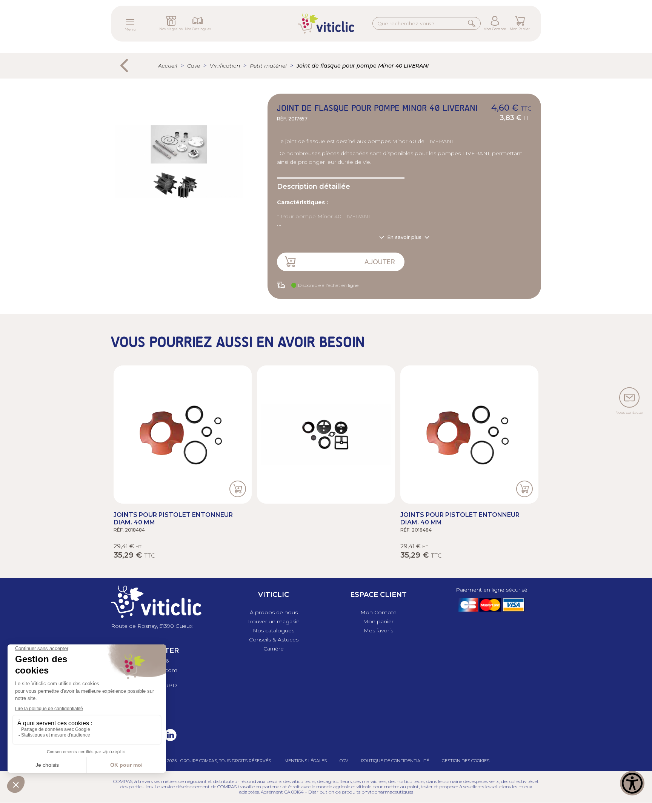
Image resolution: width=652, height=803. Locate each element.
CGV (344, 760)
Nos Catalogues (198, 29)
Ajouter (379, 261)
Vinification (225, 65)
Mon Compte (494, 29)
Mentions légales (305, 760)
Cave (193, 65)
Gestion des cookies (465, 760)
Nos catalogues (273, 630)
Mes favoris (378, 630)
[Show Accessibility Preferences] (632, 783)
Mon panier (378, 621)
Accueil (167, 65)
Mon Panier (520, 29)
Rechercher (472, 23)
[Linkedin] (168, 740)
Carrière (273, 648)
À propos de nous (274, 612)
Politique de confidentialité (395, 760)
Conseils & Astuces (273, 639)
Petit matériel (268, 65)
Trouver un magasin (274, 621)
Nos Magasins (171, 29)
